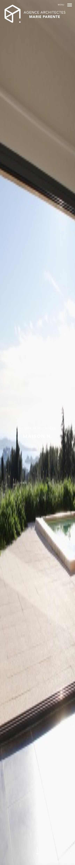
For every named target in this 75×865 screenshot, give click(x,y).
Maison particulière (37, 428)
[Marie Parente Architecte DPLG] (35, 14)
